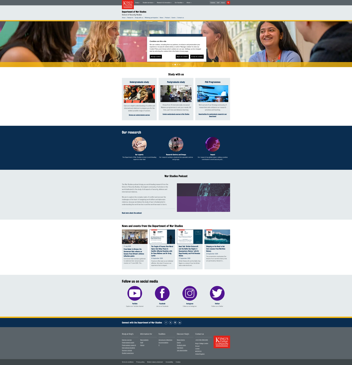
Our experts (139, 154)
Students (212, 2)
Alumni (223, 2)
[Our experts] (139, 144)
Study (137, 2)
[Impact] (212, 144)
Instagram (189, 303)
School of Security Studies (132, 15)
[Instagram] (189, 293)
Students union (181, 345)
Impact (212, 154)
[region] (176, 49)
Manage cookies (156, 56)
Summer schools (127, 350)
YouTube (134, 303)
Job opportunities (182, 350)
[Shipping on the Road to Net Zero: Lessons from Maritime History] (217, 236)
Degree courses (127, 340)
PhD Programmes (212, 82)
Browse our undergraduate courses (139, 115)
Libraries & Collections (165, 340)
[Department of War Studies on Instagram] (175, 322)
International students (128, 348)
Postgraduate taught (128, 342)
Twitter (217, 303)
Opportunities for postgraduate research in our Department (213, 115)
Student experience (128, 353)
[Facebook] (162, 293)
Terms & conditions (127, 362)
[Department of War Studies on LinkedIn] (180, 322)
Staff (218, 2)
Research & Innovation (164, 2)
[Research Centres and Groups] (176, 144)
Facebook (162, 303)
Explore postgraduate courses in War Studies (176, 114)
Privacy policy (140, 362)
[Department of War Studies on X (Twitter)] (170, 322)
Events (173, 17)
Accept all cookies (197, 56)
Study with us (139, 17)
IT (159, 345)
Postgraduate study (176, 82)
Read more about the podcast (132, 213)
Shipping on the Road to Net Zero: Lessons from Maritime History (215, 248)
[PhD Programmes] (212, 93)
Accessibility (169, 362)
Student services (148, 2)
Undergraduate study (139, 82)
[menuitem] (137, 2)
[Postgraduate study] (176, 93)
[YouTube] (134, 293)
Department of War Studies (134, 11)
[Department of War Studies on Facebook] (166, 322)
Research (130, 17)
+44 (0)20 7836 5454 (201, 340)
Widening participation (151, 17)
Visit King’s (180, 348)
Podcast (167, 17)
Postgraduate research (129, 345)
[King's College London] (222, 340)
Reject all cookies (182, 56)
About (188, 2)
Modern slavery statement (155, 362)
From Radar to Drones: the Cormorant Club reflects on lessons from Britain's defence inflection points (134, 252)
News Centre (181, 340)
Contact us (180, 17)
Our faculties (178, 2)
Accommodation (163, 342)
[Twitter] (217, 293)
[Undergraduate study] (139, 94)
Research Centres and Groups (176, 154)
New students (144, 340)
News (161, 17)
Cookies (178, 362)
